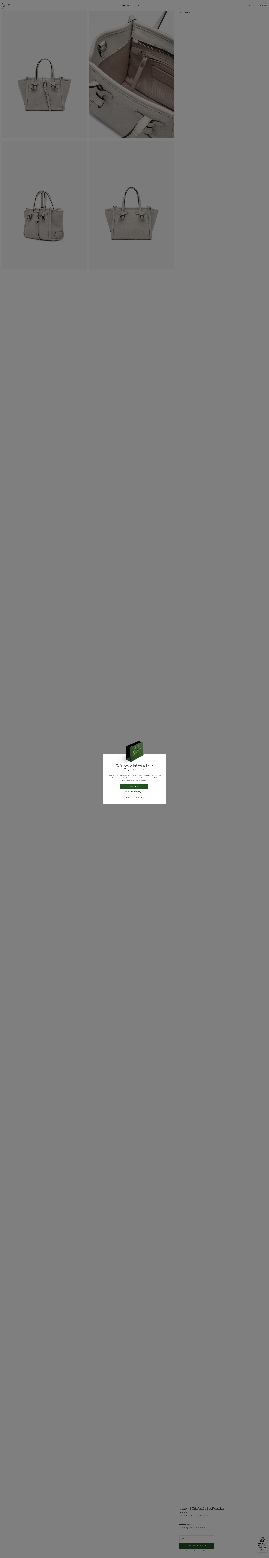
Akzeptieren (134, 786)
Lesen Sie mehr (141, 780)
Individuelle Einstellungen (134, 792)
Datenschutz (140, 797)
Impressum (129, 797)
